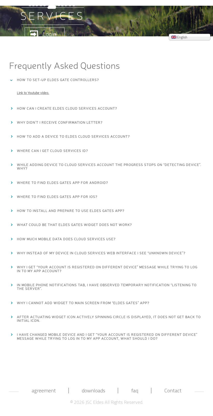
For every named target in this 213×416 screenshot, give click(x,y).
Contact (173, 390)
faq (134, 390)
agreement (44, 390)
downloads (93, 390)
